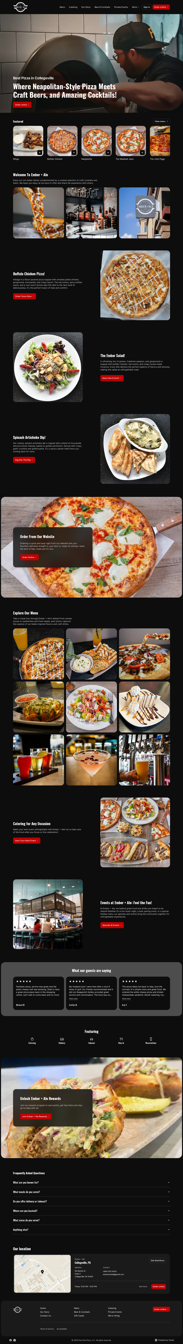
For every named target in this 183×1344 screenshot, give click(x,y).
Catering (73, 7)
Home (43, 1308)
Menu (62, 7)
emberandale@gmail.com (113, 1274)
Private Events (121, 7)
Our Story (86, 7)
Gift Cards (79, 1315)
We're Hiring (114, 1315)
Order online (159, 1286)
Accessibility (62, 1329)
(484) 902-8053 (110, 1271)
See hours (143, 1286)
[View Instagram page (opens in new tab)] (14, 1340)
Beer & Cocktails (102, 7)
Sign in (147, 7)
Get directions (157, 1260)
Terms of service (47, 1329)
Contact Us (45, 1315)
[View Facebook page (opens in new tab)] (10, 1340)
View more (73, 998)
